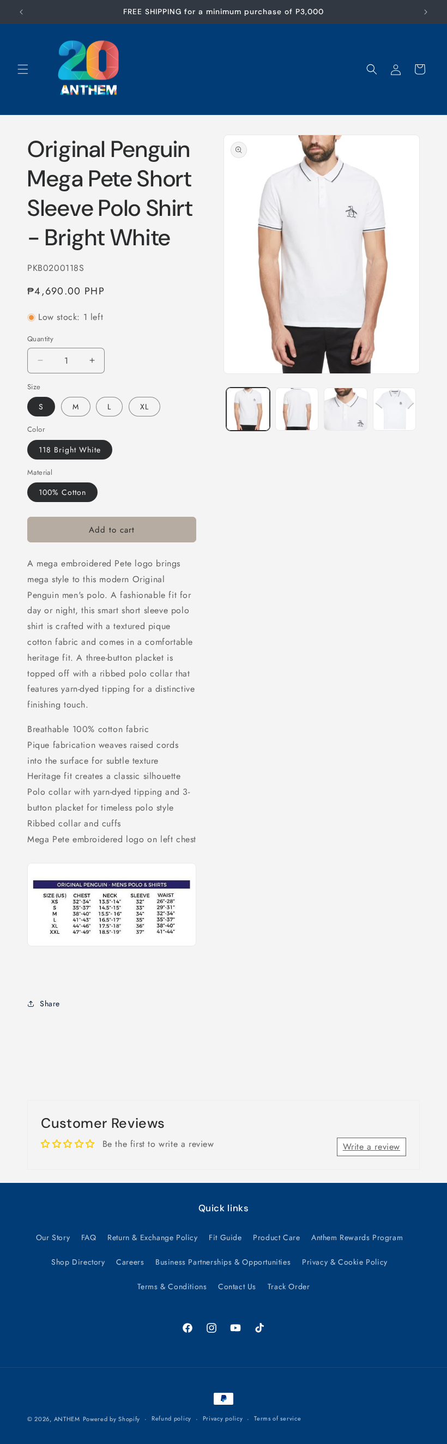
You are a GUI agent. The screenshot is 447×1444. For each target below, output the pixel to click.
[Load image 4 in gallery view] (394, 409)
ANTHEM (67, 1419)
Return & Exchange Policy (152, 1237)
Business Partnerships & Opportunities (223, 1261)
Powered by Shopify (112, 1419)
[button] (23, 69)
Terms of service (277, 1418)
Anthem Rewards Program (357, 1237)
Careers (130, 1261)
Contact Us (237, 1286)
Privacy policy (223, 1418)
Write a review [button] (371, 1146)
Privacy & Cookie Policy (345, 1261)
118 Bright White (70, 449)
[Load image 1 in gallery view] (248, 409)
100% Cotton (62, 492)
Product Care (276, 1237)
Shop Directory (78, 1261)
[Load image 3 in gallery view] (345, 409)
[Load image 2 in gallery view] (297, 409)
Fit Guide (225, 1237)
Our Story (53, 1237)
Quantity (40, 339)
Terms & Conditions (172, 1286)
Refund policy (171, 1418)
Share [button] (50, 1003)
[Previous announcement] (21, 12)
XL (144, 406)
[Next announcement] (426, 12)
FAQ (88, 1237)
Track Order (289, 1286)
